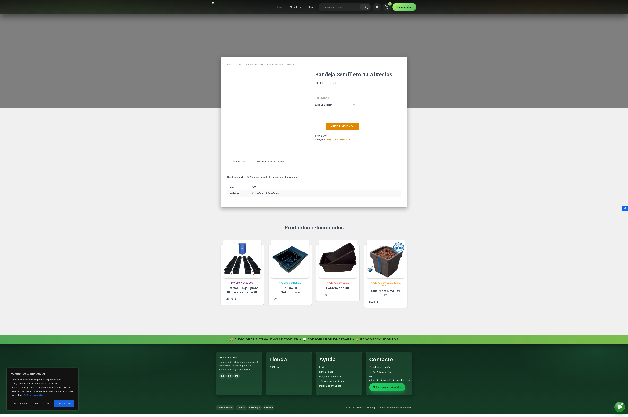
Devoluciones (326, 371)
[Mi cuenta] (377, 7)
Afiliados (268, 407)
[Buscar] (365, 7)
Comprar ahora (404, 7)
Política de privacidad (330, 385)
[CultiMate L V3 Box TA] (386, 259)
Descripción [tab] (237, 161)
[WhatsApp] (236, 376)
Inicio (280, 7)
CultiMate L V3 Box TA (385, 293)
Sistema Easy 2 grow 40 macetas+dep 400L (242, 290)
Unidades (323, 98)
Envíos (322, 367)
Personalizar (20, 403)
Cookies (241, 407)
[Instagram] (222, 376)
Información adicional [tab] (270, 161)
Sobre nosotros (225, 407)
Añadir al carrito (340, 126)
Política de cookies (33, 395)
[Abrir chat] (619, 407)
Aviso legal (254, 407)
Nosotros (295, 7)
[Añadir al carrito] (257, 299)
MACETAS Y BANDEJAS (254, 64)
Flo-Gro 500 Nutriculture (290, 290)
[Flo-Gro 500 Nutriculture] (290, 259)
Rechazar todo (42, 403)
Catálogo (274, 367)
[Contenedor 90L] (338, 259)
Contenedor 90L (338, 288)
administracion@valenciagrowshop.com (389, 380)
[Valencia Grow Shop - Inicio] (219, 7)
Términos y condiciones (331, 381)
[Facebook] (229, 376)
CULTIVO (238, 64)
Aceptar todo (64, 403)
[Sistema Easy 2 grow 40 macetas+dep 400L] (242, 259)
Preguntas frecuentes (330, 376)
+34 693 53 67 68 (382, 371)
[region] (42, 389)
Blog (310, 7)
